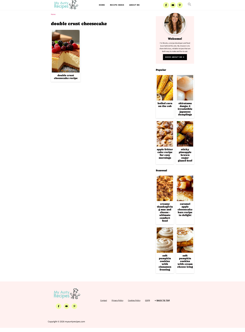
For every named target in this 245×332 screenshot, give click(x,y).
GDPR (147, 300)
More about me (173, 57)
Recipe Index (117, 5)
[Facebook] (166, 5)
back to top (163, 300)
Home (53, 14)
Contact (103, 300)
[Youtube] (173, 5)
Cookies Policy (134, 300)
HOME (102, 5)
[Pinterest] (180, 5)
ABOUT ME (134, 5)
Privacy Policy (117, 300)
